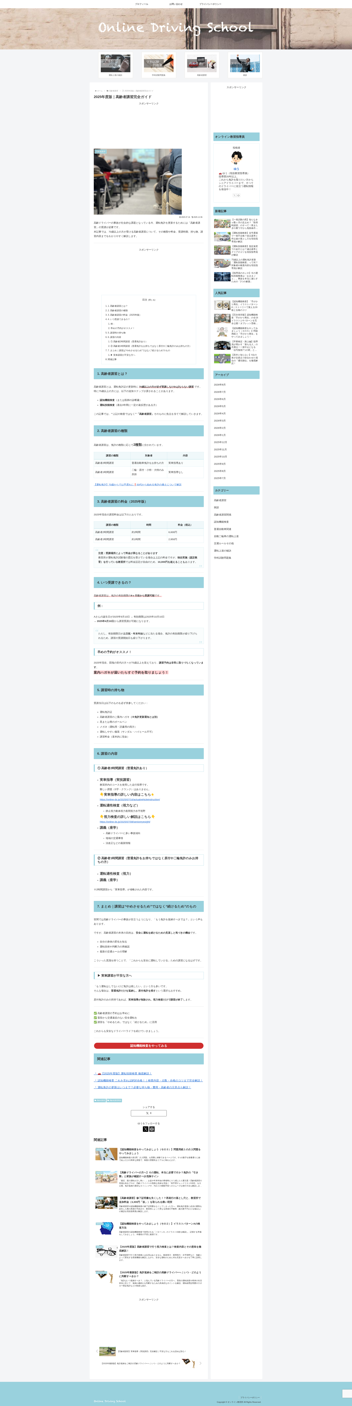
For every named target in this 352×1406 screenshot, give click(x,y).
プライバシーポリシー (250, 1397)
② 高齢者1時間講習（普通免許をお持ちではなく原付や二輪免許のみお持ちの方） (151, 346)
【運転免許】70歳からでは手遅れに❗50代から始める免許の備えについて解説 (138, 484)
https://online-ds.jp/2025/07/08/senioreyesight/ (125, 821)
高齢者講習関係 (115, 1100)
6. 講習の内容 (114, 337)
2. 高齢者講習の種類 (118, 310)
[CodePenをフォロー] (152, 1129)
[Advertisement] (149, 125)
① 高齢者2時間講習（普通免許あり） (129, 341)
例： (113, 323)
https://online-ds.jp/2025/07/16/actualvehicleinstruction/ (130, 799)
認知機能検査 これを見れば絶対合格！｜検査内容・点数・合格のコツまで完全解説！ (148, 1080)
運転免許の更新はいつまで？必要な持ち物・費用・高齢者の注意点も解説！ (142, 1087)
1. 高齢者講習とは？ (118, 306)
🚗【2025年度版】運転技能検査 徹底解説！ (123, 1073)
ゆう (236, 168)
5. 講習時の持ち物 (117, 332)
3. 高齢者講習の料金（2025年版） (124, 315)
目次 (144, 299)
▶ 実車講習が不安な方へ (123, 355)
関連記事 (112, 359)
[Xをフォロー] (145, 1129)
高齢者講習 (101, 1100)
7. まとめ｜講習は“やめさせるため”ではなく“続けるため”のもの (139, 350)
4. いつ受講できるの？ (119, 319)
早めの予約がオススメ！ (123, 328)
